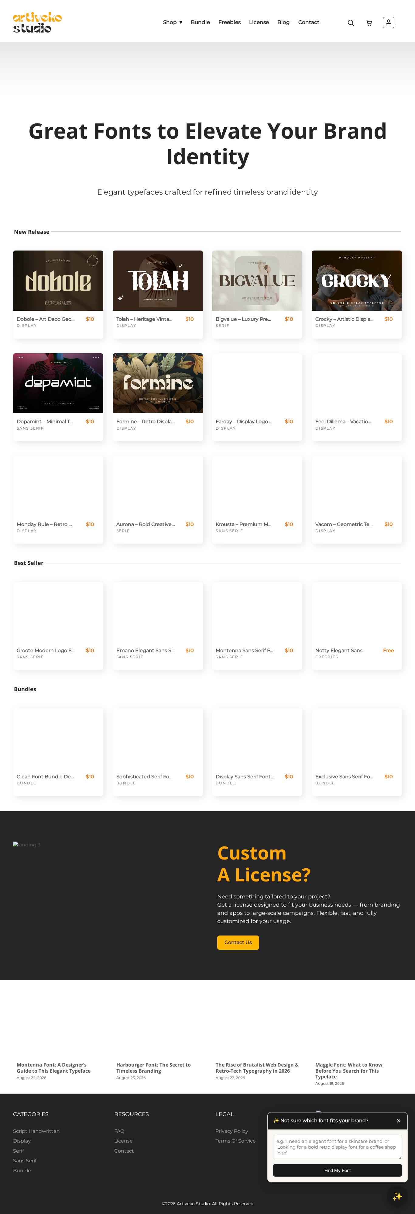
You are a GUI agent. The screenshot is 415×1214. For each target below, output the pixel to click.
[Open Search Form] (351, 23)
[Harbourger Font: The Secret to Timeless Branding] (158, 1025)
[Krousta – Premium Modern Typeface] (257, 486)
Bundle (26, 783)
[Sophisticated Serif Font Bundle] (158, 738)
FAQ (119, 1131)
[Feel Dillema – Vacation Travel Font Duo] (357, 383)
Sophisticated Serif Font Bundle (145, 777)
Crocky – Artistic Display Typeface (344, 319)
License (123, 1141)
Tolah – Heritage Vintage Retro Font (145, 319)
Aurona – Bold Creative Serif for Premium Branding (145, 524)
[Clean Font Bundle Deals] (58, 738)
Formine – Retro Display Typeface (145, 421)
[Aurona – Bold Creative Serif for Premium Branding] (158, 486)
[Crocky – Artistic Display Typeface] (357, 281)
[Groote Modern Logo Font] (58, 612)
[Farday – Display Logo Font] (257, 383)
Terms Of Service (235, 1141)
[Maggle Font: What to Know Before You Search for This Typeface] (357, 1025)
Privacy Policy (231, 1131)
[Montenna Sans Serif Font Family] (257, 612)
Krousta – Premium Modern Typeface (245, 524)
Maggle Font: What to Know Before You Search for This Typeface (348, 1070)
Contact (124, 1151)
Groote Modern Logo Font (46, 650)
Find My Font (337, 1170)
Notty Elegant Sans (338, 650)
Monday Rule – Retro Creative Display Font (46, 524)
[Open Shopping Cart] (369, 23)
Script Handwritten (36, 1131)
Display (27, 325)
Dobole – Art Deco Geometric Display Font (46, 319)
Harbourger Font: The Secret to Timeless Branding (153, 1067)
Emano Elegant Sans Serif (145, 650)
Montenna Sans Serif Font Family (245, 650)
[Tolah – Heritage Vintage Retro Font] (158, 281)
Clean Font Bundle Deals (46, 777)
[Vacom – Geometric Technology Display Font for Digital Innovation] (357, 486)
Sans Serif (30, 428)
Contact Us (238, 942)
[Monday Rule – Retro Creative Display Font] (58, 486)
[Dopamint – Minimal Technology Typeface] (58, 383)
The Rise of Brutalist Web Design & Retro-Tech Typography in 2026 (257, 1067)
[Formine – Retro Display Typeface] (158, 383)
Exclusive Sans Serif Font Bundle (344, 777)
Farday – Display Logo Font (245, 421)
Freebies (326, 657)
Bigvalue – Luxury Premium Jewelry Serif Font (245, 319)
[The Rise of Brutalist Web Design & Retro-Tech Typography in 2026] (257, 1025)
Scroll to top (409, 1084)
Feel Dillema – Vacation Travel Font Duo (344, 421)
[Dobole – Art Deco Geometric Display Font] (58, 281)
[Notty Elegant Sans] (357, 612)
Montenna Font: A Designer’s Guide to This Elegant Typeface (54, 1067)
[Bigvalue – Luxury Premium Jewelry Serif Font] (257, 281)
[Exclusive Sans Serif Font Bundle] (357, 738)
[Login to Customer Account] (388, 22)
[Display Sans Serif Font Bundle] (257, 738)
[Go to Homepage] (37, 22)
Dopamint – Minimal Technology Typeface (46, 421)
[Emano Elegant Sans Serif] (158, 612)
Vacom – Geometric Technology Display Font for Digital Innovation (344, 524)
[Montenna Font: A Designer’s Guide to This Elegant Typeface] (58, 1025)
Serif (222, 325)
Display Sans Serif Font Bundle (245, 777)
